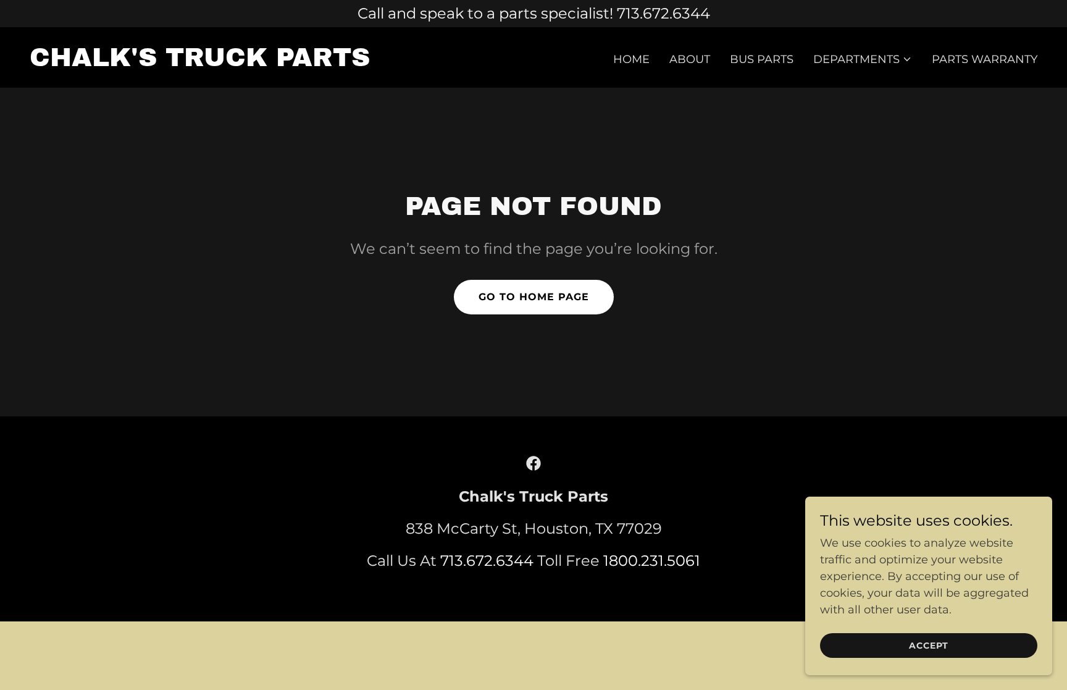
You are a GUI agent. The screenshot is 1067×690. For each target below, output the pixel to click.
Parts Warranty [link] (984, 59)
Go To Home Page (534, 297)
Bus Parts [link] (761, 59)
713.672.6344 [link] (487, 561)
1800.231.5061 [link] (651, 561)
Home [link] (631, 59)
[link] (200, 62)
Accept (928, 645)
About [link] (689, 59)
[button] (862, 59)
